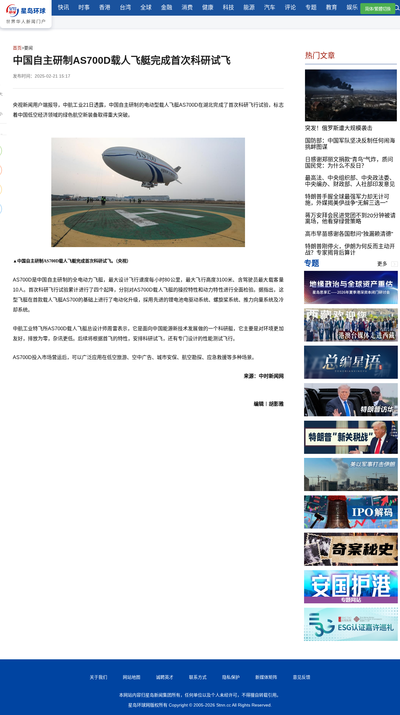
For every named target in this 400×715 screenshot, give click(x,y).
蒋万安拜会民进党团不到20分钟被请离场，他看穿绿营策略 (350, 218)
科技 (228, 7)
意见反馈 (301, 677)
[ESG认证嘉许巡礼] (351, 639)
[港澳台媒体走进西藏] (351, 339)
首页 (17, 47)
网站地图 (131, 677)
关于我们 (98, 677)
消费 (187, 7)
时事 (84, 7)
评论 (290, 7)
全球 (146, 7)
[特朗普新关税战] (351, 452)
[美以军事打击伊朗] (351, 489)
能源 (249, 7)
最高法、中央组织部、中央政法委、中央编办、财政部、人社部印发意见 (350, 181)
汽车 (269, 7)
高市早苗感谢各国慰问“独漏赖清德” (349, 234)
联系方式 (198, 677)
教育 (331, 7)
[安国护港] (351, 601)
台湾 (125, 7)
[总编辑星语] (351, 377)
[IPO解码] (351, 527)
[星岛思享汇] (351, 302)
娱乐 (352, 7)
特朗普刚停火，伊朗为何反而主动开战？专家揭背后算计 (350, 249)
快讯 (63, 7)
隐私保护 (231, 677)
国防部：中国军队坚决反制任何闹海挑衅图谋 (350, 144)
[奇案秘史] (351, 564)
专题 (311, 7)
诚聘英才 (164, 677)
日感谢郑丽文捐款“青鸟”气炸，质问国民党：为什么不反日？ (349, 162)
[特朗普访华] (351, 414)
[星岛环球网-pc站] (26, 29)
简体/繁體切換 (378, 9)
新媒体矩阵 (266, 677)
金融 (166, 7)
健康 (207, 7)
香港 (104, 7)
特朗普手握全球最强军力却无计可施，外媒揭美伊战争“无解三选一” (347, 200)
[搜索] (397, 8)
